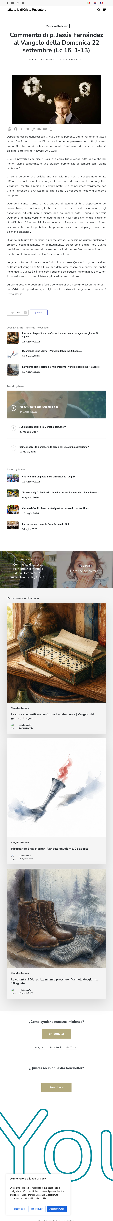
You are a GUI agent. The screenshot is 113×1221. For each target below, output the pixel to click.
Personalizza (19, 1208)
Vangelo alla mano (57, 26)
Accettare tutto (56, 1208)
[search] (99, 9)
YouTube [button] (71, 1047)
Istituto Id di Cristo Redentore (26, 9)
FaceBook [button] (56, 1047)
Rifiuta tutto (37, 1208)
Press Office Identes (43, 59)
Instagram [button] (39, 1047)
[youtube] (12, 3)
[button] (104, 9)
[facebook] (7, 3)
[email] (23, 3)
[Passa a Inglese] (95, 3)
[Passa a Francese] (101, 3)
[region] (38, 1194)
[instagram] (18, 3)
